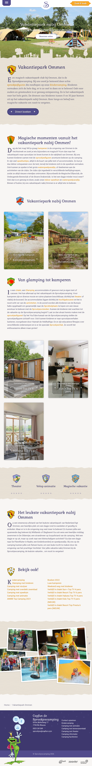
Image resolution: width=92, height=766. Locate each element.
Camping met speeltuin (17, 592)
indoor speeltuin (52, 180)
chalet (18, 290)
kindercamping (58, 85)
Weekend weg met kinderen (60, 586)
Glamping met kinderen (22, 583)
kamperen (42, 148)
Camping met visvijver (17, 586)
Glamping (30, 290)
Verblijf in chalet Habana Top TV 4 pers (65, 596)
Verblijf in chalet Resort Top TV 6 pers (65, 592)
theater (78, 296)
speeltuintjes (23, 161)
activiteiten (31, 303)
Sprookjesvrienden (40, 309)
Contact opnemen (69, 720)
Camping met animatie (17, 596)
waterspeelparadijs (46, 167)
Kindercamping (18, 580)
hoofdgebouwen (66, 300)
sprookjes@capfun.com (42, 731)
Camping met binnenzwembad (74, 729)
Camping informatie (69, 734)
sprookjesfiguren (16, 85)
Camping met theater (70, 731)
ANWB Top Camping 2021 (19, 599)
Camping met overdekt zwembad (22, 589)
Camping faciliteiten (70, 737)
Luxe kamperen (54, 583)
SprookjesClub (56, 325)
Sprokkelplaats (51, 306)
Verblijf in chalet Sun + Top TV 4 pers (64, 589)
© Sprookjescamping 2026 (43, 754)
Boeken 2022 (54, 580)
